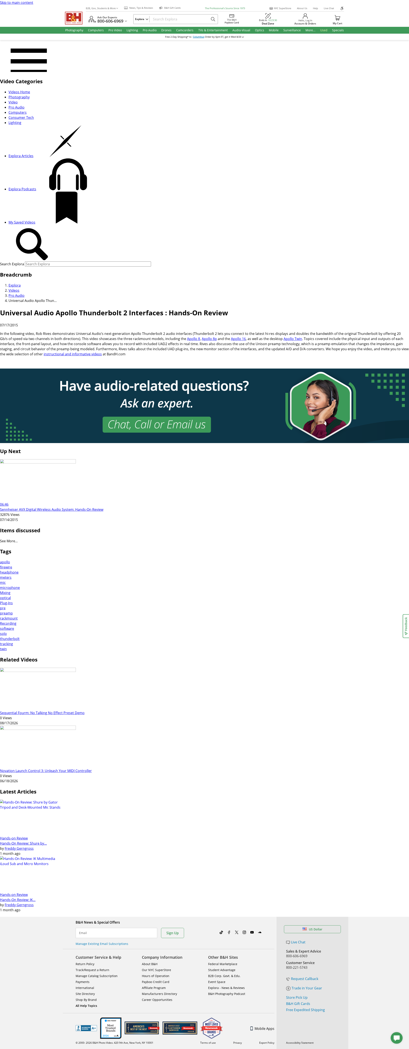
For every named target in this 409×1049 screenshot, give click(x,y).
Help (315, 8)
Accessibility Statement (300, 1043)
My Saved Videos (22, 222)
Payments (82, 982)
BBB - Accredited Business (86, 1028)
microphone (10, 587)
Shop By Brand (86, 1000)
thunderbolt (10, 638)
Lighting (15, 122)
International (85, 988)
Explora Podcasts (22, 189)
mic (3, 582)
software (7, 628)
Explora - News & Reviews (226, 988)
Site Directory (85, 994)
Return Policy (85, 964)
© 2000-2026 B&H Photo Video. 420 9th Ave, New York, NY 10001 (114, 1043)
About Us (302, 8)
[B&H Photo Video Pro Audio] (75, 18)
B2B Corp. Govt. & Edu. (224, 976)
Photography (19, 97)
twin (3, 649)
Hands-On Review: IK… (18, 899)
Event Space (216, 982)
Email (83, 932)
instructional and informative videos (73, 354)
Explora (15, 285)
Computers (18, 112)
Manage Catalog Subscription (97, 976)
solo (3, 633)
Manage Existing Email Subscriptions (102, 944)
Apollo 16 (238, 338)
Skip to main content (16, 2)
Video (13, 102)
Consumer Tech (21, 117)
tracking (6, 643)
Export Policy (266, 1043)
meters (6, 577)
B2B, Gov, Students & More (101, 8)
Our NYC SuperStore (156, 970)
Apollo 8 (193, 338)
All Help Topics (86, 1006)
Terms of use (208, 1043)
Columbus (198, 36)
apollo (5, 562)
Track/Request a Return (92, 970)
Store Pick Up (297, 997)
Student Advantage (221, 970)
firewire (6, 567)
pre (3, 608)
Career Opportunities (157, 1000)
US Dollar (315, 929)
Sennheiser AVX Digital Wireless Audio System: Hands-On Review (51, 509)
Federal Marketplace (222, 964)
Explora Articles (21, 156)
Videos (14, 290)
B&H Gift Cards (298, 1003)
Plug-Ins (6, 603)
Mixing (5, 592)
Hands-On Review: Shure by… (23, 843)
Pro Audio (16, 107)
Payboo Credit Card (155, 982)
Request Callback (304, 978)
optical (5, 598)
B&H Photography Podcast (226, 994)
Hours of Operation (155, 976)
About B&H (149, 964)
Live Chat (329, 8)
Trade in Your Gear (307, 988)
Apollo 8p (209, 338)
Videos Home (19, 92)
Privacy (237, 1043)
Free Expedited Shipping (305, 1009)
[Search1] (32, 244)
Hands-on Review (14, 838)
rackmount (9, 618)
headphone (9, 572)
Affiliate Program (154, 988)
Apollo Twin (293, 338)
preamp (6, 613)
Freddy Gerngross (19, 848)
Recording (8, 623)
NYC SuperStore (282, 8)
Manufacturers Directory (159, 994)
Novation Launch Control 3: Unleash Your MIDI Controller (46, 770)
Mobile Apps (264, 1028)
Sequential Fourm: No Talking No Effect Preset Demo (42, 712)
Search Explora (12, 264)
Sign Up (172, 933)
